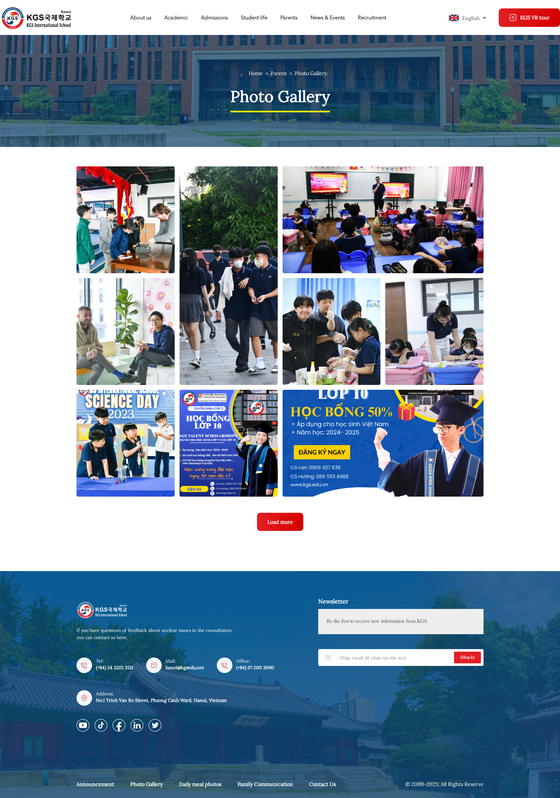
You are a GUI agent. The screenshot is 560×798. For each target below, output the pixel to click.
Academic (176, 18)
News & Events (327, 18)
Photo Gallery (311, 73)
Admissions (214, 18)
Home (256, 73)
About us (140, 18)
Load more (280, 522)
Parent (279, 73)
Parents (289, 18)
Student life (254, 18)
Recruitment (372, 18)
